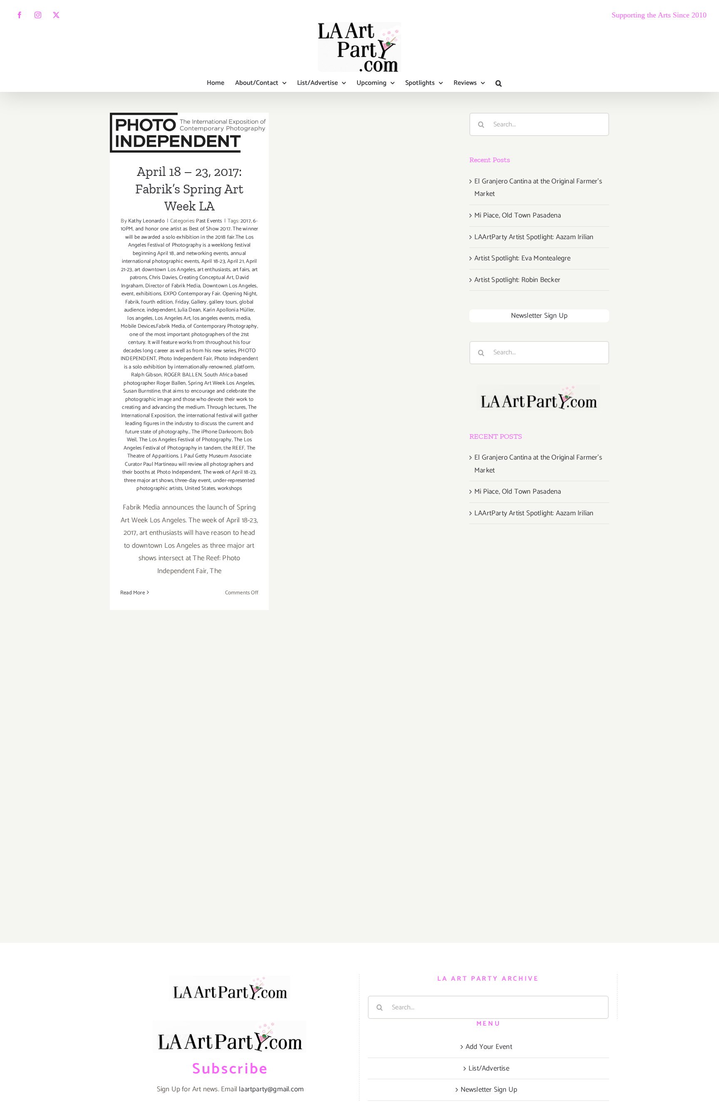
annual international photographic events (184, 257)
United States (200, 488)
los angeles (139, 318)
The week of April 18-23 (229, 472)
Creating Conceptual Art (206, 277)
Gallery (198, 302)
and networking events (202, 253)
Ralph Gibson (146, 375)
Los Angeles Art (173, 318)
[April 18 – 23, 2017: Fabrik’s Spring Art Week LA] (189, 133)
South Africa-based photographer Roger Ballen (186, 379)
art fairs (241, 269)
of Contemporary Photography (222, 326)
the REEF (233, 448)
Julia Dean (189, 310)
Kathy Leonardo (146, 221)
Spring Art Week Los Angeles (221, 383)
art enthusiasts (213, 269)
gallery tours (223, 302)
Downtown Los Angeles (230, 286)
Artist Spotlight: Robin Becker (517, 280)
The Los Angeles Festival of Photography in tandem (188, 443)
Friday (182, 302)
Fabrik (132, 302)
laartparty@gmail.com (271, 1089)
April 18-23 (213, 261)
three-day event (193, 480)
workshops (230, 488)
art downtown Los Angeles (164, 269)
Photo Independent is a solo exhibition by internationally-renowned (191, 362)
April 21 (235, 261)
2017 (245, 221)
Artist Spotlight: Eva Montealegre (522, 258)
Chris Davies (162, 277)
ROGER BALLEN (183, 375)
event (127, 293)
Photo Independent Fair (185, 358)
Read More (132, 592)
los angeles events (213, 318)
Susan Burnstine (141, 391)
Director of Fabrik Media (172, 286)
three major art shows (148, 480)
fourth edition (157, 302)
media (243, 318)
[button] (499, 83)
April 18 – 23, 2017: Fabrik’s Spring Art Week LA (189, 188)
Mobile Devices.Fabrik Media (153, 326)
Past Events (209, 221)
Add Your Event (489, 1047)
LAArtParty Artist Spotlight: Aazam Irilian (533, 237)
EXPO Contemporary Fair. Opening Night (210, 293)
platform (244, 367)
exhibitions (148, 293)
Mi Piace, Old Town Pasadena (517, 215)
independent (161, 310)
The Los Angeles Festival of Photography (185, 439)
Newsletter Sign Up (539, 315)
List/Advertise (489, 1068)
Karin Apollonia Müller (228, 310)
